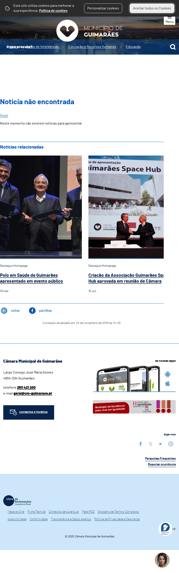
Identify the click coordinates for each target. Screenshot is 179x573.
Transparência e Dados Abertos (71, 519)
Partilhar (45, 310)
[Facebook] (141, 444)
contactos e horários (33, 412)
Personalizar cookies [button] (103, 8)
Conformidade (39, 519)
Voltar (15, 310)
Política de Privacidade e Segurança (117, 519)
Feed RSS (88, 511)
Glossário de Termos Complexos (118, 511)
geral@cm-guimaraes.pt (33, 393)
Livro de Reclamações (17, 500)
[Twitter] (151, 444)
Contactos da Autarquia (64, 511)
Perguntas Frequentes (160, 458)
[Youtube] (161, 444)
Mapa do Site (16, 511)
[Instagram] (171, 444)
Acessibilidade (17, 519)
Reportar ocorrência (162, 464)
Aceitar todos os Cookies (152, 8)
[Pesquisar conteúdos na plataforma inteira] (173, 47)
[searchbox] (89, 47)
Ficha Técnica (36, 511)
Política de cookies (53, 10)
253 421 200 (26, 387)
